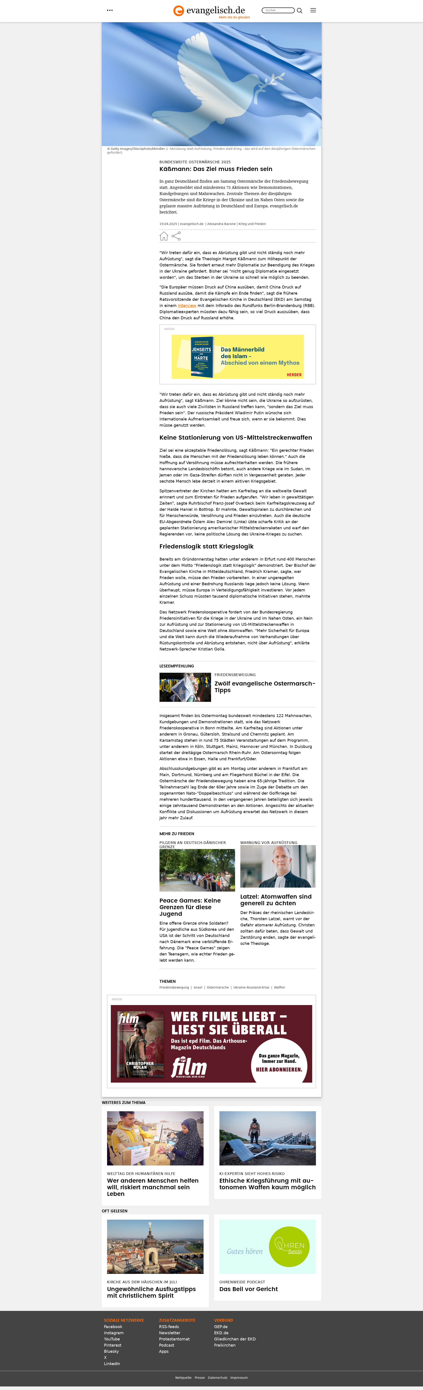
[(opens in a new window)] (238, 357)
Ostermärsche (218, 987)
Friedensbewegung (235, 675)
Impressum (239, 1377)
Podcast (166, 1345)
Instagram (114, 1333)
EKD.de (221, 1333)
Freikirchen (225, 1345)
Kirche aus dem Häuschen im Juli (142, 1282)
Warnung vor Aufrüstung (268, 843)
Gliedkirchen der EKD (235, 1339)
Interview (187, 305)
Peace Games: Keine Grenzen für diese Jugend (190, 907)
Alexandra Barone (221, 224)
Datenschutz (217, 1377)
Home (164, 236)
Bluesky (111, 1351)
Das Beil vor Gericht (248, 1289)
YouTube (112, 1339)
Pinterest (112, 1345)
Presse (200, 1377)
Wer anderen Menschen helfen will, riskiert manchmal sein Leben (153, 1187)
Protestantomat (174, 1339)
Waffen (279, 987)
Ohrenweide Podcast (242, 1282)
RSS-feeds (169, 1326)
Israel (198, 987)
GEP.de (221, 1326)
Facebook (113, 1326)
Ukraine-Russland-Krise (251, 987)
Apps (164, 1351)
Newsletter (169, 1333)
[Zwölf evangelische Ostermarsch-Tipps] (185, 687)
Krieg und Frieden (252, 224)
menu (110, 10)
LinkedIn (112, 1363)
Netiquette (183, 1377)
